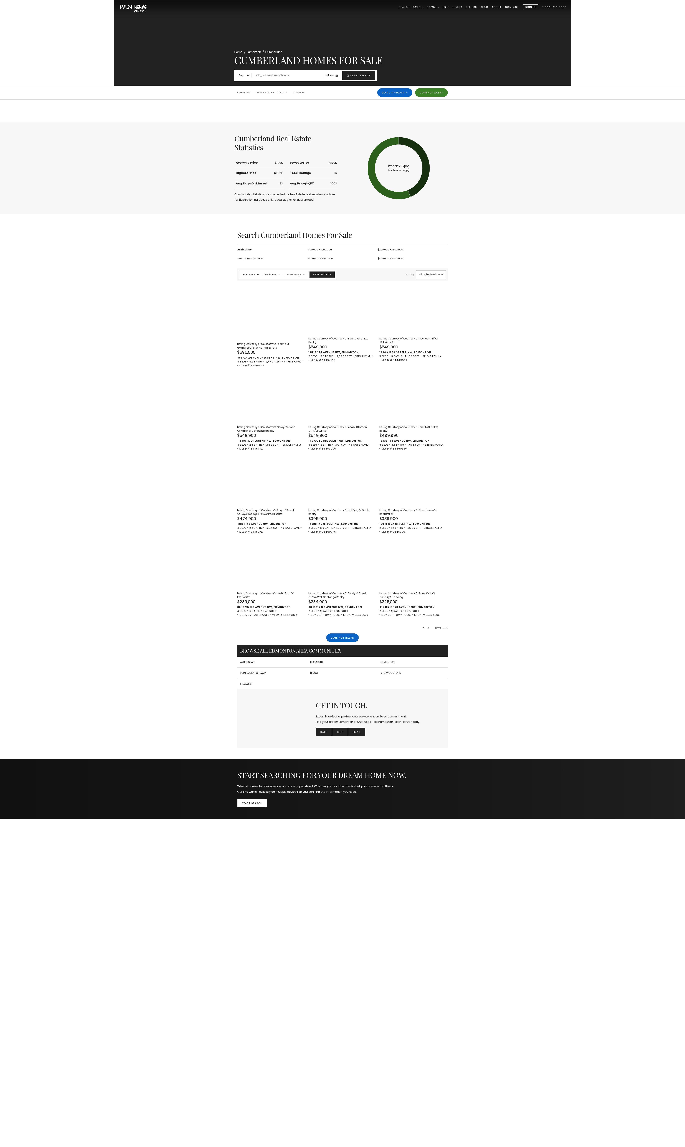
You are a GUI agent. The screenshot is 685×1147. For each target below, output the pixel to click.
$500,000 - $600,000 (390, 258)
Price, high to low (429, 274)
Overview (243, 92)
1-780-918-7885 (554, 7)
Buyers (457, 7)
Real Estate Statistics (272, 92)
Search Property (395, 92)
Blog (484, 7)
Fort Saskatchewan (253, 673)
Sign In (530, 7)
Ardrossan (247, 662)
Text (340, 732)
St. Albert (246, 684)
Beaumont (316, 662)
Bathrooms (271, 274)
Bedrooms (249, 274)
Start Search (252, 803)
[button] (399, 168)
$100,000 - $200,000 (319, 249)
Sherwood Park (390, 673)
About (496, 7)
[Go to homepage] (137, 9)
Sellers (471, 7)
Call (323, 732)
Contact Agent (431, 92)
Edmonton (387, 662)
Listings (299, 92)
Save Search (322, 274)
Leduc (314, 673)
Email (357, 732)
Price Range (294, 274)
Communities (437, 7)
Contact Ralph (342, 638)
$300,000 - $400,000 (250, 258)
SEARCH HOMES (410, 7)
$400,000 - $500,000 (320, 258)
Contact (512, 7)
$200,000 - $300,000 (390, 249)
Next (438, 628)
